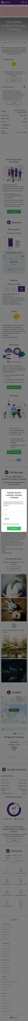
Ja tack (14, 528)
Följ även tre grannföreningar (12, 524)
